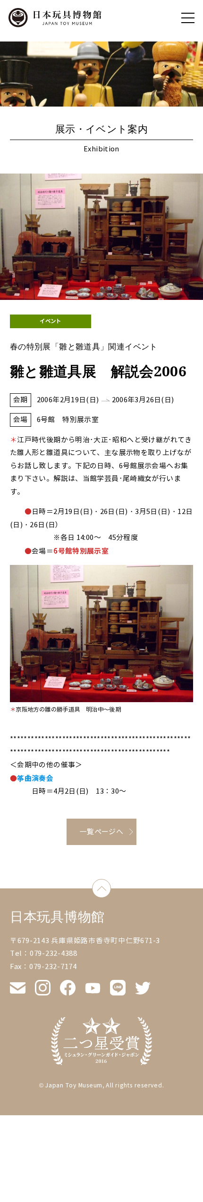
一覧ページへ (101, 832)
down (110, 885)
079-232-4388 (53, 953)
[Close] (188, 18)
